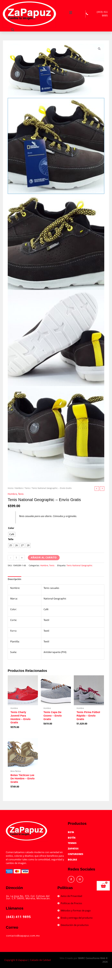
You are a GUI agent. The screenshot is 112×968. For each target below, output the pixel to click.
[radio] (11, 534)
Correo (12, 927)
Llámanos (14, 908)
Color (11, 528)
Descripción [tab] (14, 579)
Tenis (27, 488)
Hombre (19, 488)
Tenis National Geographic (79, 565)
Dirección (14, 888)
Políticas (65, 888)
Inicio (10, 488)
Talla (10, 539)
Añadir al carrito (44, 557)
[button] (70, 12)
